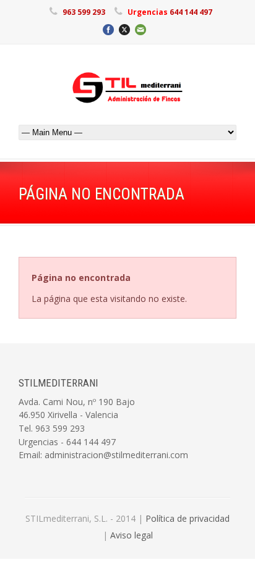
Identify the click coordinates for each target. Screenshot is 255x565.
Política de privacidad (187, 518)
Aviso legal (131, 535)
